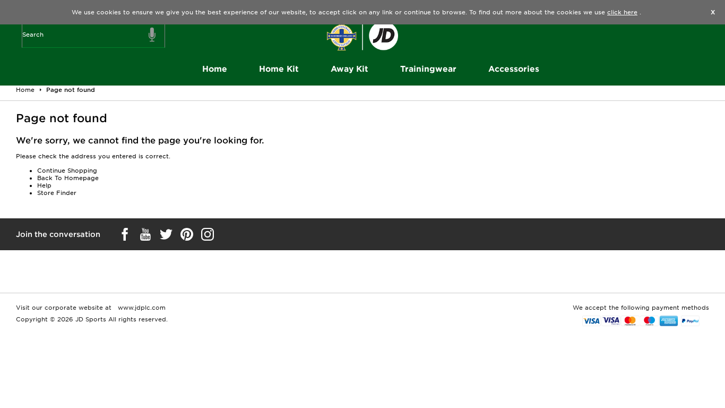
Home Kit (279, 69)
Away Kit (349, 69)
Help (44, 185)
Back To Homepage (68, 178)
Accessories (513, 69)
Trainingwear (428, 69)
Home (214, 69)
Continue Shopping (67, 170)
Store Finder (56, 193)
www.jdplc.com (141, 307)
